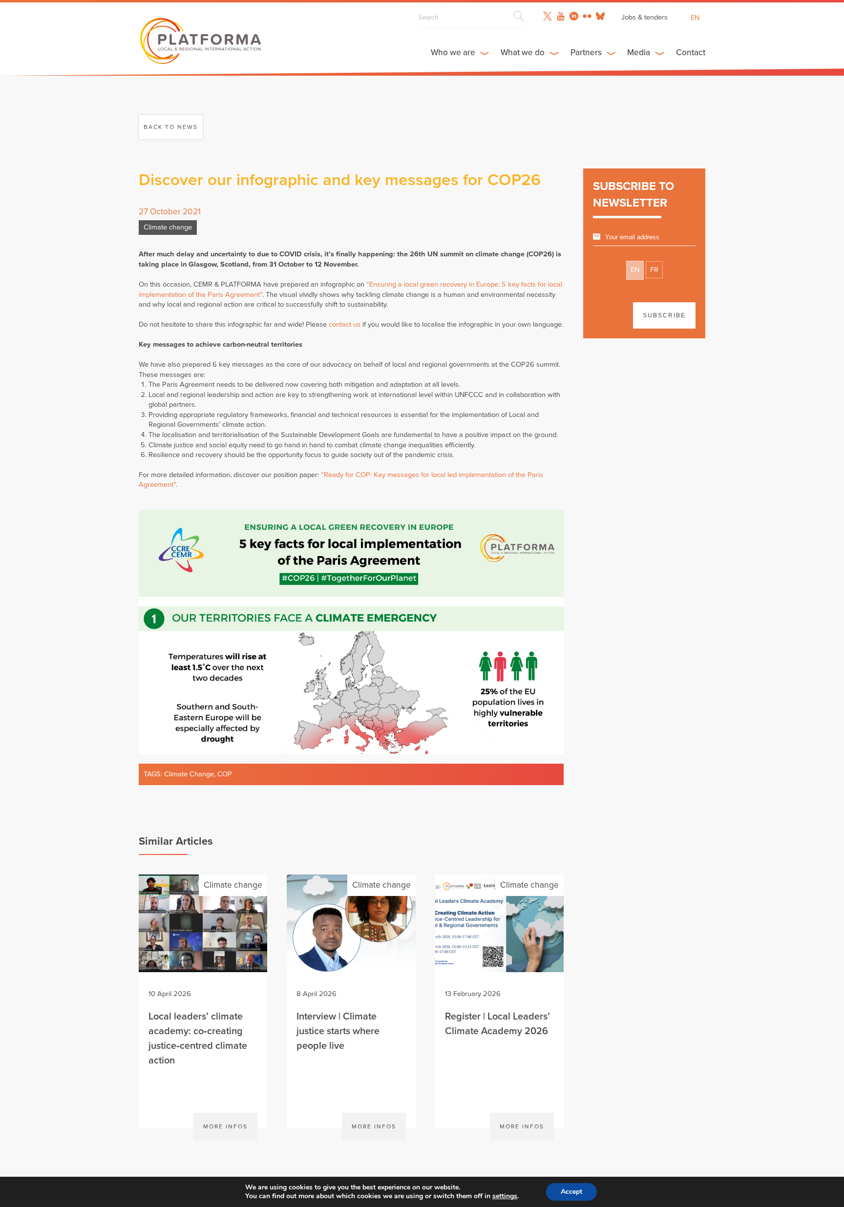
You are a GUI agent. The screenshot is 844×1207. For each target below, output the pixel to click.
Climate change (168, 227)
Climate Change (189, 774)
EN (635, 270)
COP (224, 774)
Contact (690, 52)
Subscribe (664, 315)
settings (504, 1196)
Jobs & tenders (644, 17)
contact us (344, 324)
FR (654, 270)
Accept (571, 1191)
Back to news (171, 127)
